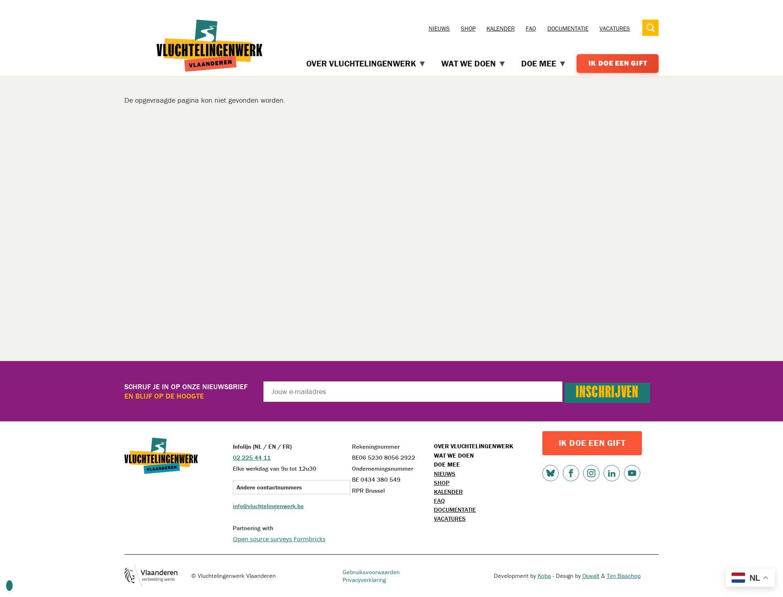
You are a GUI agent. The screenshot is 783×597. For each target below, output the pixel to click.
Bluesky (550, 473)
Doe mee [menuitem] (538, 63)
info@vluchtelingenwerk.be (268, 506)
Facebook (571, 473)
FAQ (531, 28)
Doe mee (447, 464)
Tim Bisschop (624, 575)
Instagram (591, 473)
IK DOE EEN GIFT (592, 443)
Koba (544, 575)
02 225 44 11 (252, 457)
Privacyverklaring (364, 580)
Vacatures (614, 28)
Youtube (632, 473)
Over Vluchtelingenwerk (473, 446)
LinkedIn (612, 473)
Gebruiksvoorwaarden (371, 572)
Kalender (501, 28)
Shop (468, 28)
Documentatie (567, 28)
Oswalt (590, 575)
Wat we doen (454, 455)
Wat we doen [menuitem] (468, 63)
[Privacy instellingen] (9, 585)
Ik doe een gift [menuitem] (617, 63)
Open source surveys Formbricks (279, 539)
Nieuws (439, 28)
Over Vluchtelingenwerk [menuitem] (361, 63)
